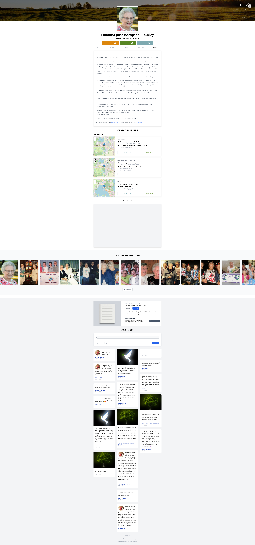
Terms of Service (131, 539)
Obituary (97, 47)
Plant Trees (149, 152)
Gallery (141, 47)
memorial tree (115, 122)
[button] (104, 144)
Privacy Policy (123, 539)
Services (113, 47)
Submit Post (155, 343)
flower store (138, 122)
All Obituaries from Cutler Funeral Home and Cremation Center (244, 10)
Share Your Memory (154, 320)
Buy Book (136, 308)
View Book (128, 308)
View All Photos (127, 289)
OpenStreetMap (129, 541)
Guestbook (157, 47)
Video (127, 47)
